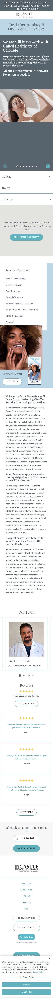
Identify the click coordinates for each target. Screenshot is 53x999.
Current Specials (29, 8)
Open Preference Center (26, 237)
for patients (26, 890)
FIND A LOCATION (26, 918)
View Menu (12, 381)
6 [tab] (32, 166)
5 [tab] (29, 166)
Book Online (40, 2)
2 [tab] (20, 166)
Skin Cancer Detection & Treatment (22, 310)
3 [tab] (23, 166)
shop (26, 909)
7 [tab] (36, 166)
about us (26, 902)
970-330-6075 (28, 838)
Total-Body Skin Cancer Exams (19, 304)
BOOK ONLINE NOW (26, 955)
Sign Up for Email (26, 937)
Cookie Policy (38, 972)
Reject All (26, 985)
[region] (26, 976)
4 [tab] (26, 166)
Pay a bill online (26, 928)
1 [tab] (20, 676)
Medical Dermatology (15, 279)
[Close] (49, 958)
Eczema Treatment (14, 285)
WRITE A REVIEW (26, 703)
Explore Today (32, 5)
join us (26, 896)
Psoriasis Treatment (14, 297)
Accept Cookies (26, 992)
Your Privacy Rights (26, 977)
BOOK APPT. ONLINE (26, 848)
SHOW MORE (26, 812)
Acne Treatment (13, 291)
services (26, 884)
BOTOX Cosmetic (14, 316)
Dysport (10, 322)
